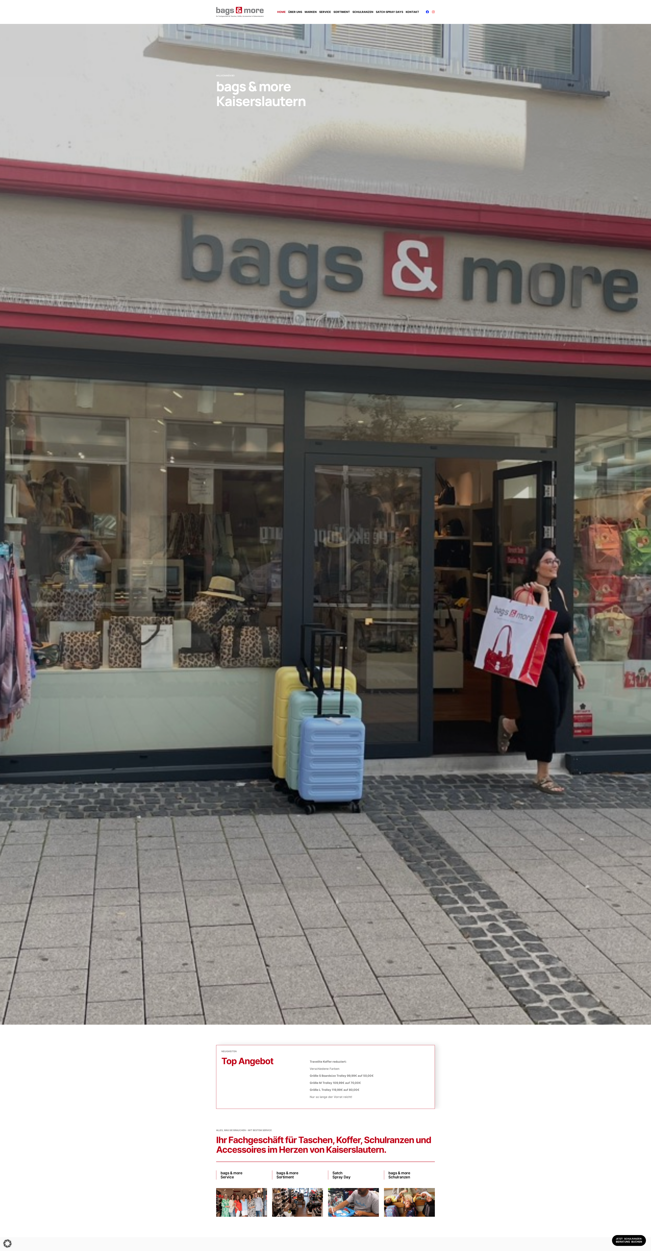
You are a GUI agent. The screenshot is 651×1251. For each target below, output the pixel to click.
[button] (7, 1243)
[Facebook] (427, 11)
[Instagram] (433, 11)
